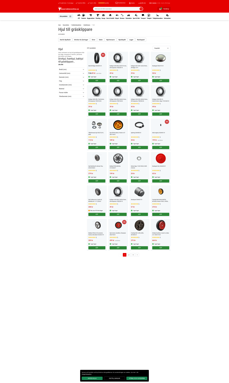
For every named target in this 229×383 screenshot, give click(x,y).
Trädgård (149, 18)
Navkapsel (141, 40)
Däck (101, 40)
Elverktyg (98, 18)
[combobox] (118, 9)
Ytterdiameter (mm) (65, 96)
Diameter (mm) (64, 77)
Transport (143, 18)
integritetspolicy (86, 374)
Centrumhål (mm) (64, 73)
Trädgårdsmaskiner (158, 18)
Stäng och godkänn (137, 378)
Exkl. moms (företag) (164, 3)
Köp (97, 80)
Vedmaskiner (167, 18)
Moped (117, 18)
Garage (103, 18)
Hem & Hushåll (110, 18)
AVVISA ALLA (92, 378)
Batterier (83, 18)
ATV (79, 18)
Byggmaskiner (91, 18)
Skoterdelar (129, 18)
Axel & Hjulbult (65, 40)
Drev (93, 40)
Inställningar (114, 378)
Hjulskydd (122, 40)
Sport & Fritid (136, 18)
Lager (131, 40)
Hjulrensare (110, 40)
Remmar (122, 18)
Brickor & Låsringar (81, 40)
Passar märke (63, 92)
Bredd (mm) (63, 69)
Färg (60, 81)
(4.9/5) (107, 3)
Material (61, 88)
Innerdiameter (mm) (65, 85)
